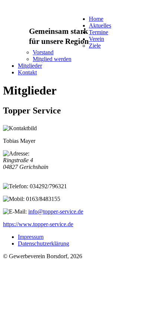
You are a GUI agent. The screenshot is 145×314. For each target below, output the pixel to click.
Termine (98, 32)
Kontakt (27, 72)
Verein (96, 39)
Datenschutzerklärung (43, 243)
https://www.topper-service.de (38, 224)
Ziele (95, 45)
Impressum (31, 237)
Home (96, 19)
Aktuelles (100, 25)
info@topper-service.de (55, 211)
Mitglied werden (52, 59)
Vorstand (43, 52)
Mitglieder (30, 66)
